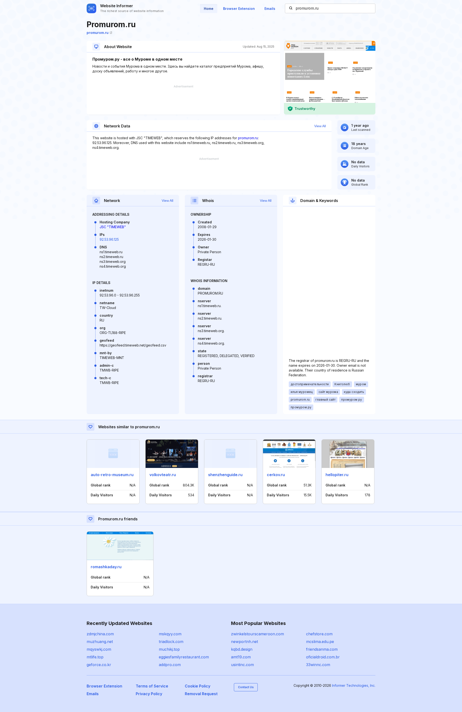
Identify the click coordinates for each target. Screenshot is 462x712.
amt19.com (241, 657)
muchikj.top (169, 649)
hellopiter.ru (337, 474)
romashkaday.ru (106, 566)
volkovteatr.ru (162, 474)
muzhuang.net (100, 641)
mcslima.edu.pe (320, 641)
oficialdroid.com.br (323, 657)
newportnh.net (244, 641)
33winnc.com (318, 664)
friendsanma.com (322, 649)
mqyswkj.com (99, 649)
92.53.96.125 (109, 239)
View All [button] (320, 126)
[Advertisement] (183, 100)
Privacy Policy (149, 693)
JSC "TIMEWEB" (113, 227)
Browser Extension (239, 8)
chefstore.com (319, 633)
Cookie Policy (197, 686)
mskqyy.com (170, 633)
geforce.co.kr (99, 664)
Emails (269, 8)
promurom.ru (98, 33)
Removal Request (201, 693)
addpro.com (170, 664)
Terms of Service (152, 686)
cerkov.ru (276, 474)
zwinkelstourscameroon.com (257, 633)
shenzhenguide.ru (225, 474)
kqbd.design (241, 649)
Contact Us (246, 687)
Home (208, 8)
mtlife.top (95, 657)
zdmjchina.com (100, 633)
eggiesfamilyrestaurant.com (184, 657)
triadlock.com (171, 641)
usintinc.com (242, 664)
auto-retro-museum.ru (112, 474)
